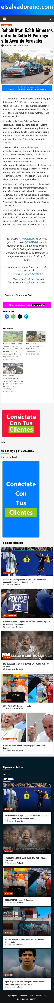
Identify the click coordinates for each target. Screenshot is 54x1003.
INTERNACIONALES (9, 615)
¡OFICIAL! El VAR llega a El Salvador (17, 705)
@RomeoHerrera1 (28, 238)
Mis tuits (6, 774)
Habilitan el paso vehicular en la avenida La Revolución (35, 346)
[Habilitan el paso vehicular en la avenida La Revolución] (35, 336)
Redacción (23, 45)
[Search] (49, 18)
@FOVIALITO (31, 242)
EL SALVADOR (6, 25)
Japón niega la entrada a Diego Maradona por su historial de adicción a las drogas (24, 983)
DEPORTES (7, 573)
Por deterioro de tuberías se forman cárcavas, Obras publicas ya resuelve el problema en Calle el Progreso (13, 380)
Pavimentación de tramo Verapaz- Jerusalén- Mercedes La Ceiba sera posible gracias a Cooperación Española (12, 348)
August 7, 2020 (38, 282)
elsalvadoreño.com (25, 998)
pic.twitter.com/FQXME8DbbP (27, 274)
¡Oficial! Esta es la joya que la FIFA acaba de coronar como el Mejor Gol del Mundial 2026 (24, 580)
